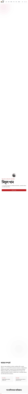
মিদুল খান (4, 2)
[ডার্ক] (22, 1)
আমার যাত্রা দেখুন (14, 190)
